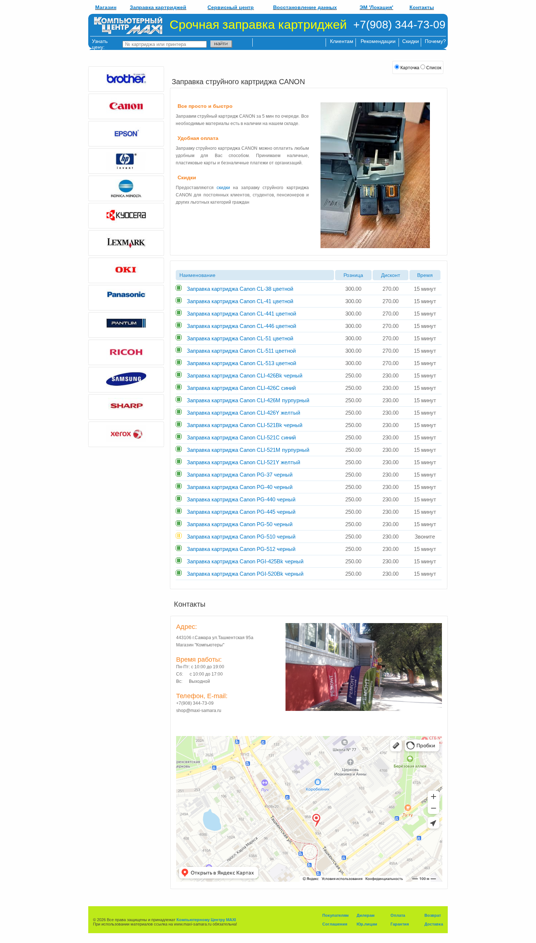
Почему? (435, 41)
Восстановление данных (305, 7)
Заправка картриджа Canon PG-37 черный (238, 475)
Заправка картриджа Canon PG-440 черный (240, 499)
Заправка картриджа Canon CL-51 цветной (239, 338)
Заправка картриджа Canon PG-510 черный (240, 536)
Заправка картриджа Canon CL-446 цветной (240, 326)
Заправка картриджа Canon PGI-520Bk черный (244, 574)
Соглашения (334, 924)
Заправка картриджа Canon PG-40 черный (238, 487)
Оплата (398, 915)
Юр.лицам (367, 924)
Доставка (433, 924)
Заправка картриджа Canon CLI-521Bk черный (243, 425)
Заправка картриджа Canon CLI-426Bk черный (243, 375)
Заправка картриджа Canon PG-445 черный (240, 512)
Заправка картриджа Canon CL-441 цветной (240, 313)
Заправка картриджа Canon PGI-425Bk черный (244, 561)
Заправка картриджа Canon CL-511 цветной (240, 351)
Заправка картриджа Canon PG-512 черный (240, 549)
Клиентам (341, 41)
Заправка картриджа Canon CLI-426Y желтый (242, 413)
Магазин (105, 7)
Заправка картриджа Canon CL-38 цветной (239, 289)
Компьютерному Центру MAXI (206, 919)
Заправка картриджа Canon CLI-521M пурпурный (247, 450)
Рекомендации (378, 41)
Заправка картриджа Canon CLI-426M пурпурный (247, 400)
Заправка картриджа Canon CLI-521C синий (240, 437)
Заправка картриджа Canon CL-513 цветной (240, 363)
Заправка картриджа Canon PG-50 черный (238, 524)
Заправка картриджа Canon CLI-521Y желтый (242, 462)
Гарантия (400, 924)
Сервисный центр (230, 7)
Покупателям (335, 915)
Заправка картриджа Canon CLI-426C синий (240, 388)
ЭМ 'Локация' (376, 7)
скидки (223, 187)
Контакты (421, 7)
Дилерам (365, 915)
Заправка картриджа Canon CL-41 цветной (239, 301)
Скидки (410, 41)
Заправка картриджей (158, 7)
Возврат (432, 915)
